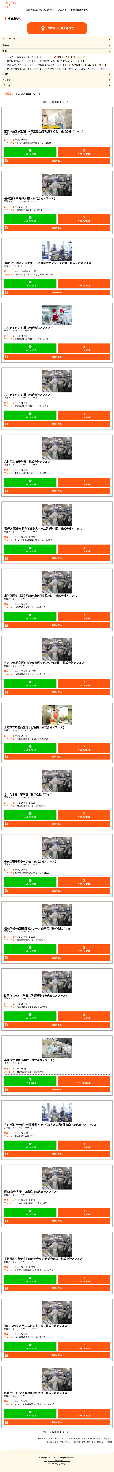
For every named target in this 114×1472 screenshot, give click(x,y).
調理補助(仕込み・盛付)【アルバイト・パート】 (62, 61)
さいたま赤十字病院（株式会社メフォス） (29, 794)
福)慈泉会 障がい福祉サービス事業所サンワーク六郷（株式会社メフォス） (49, 262)
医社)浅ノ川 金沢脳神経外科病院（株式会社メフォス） (37, 1392)
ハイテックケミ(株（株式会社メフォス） (28, 327)
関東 (79, 1442)
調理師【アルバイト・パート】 (21, 61)
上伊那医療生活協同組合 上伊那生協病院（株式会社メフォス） (42, 595)
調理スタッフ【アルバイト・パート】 (34, 57)
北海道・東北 (58, 1442)
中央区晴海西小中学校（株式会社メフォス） (31, 861)
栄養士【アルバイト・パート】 (71, 57)
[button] (30, 152)
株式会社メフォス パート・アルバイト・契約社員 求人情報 (61, 1439)
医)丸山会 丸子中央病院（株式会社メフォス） (31, 1191)
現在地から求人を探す (60, 28)
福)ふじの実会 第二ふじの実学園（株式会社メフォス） (37, 1325)
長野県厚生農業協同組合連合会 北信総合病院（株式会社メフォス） (44, 1258)
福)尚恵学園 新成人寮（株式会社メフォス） (30, 198)
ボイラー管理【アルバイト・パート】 (24, 69)
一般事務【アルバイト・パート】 (61, 69)
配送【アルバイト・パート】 (20, 65)
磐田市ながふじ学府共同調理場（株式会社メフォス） (36, 995)
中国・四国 (96, 1442)
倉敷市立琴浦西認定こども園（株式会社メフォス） (35, 727)
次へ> (69, 102)
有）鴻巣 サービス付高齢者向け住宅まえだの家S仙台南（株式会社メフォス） (51, 1124)
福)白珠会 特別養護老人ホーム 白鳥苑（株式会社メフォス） (40, 928)
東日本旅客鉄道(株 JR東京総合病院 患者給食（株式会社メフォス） (44, 131)
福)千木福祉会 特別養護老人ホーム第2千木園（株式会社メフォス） (44, 528)
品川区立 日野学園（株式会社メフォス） (28, 461)
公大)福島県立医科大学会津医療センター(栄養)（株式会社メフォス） (45, 662)
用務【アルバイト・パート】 (94, 69)
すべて (10, 57)
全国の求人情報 (94, 1439)
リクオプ (62, 1464)
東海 (84, 1442)
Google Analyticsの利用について (57, 1461)
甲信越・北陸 (70, 1442)
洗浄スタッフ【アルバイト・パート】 (89, 65)
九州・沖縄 (106, 1442)
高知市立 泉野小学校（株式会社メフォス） (30, 1060)
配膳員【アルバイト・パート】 (52, 65)
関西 (88, 1442)
